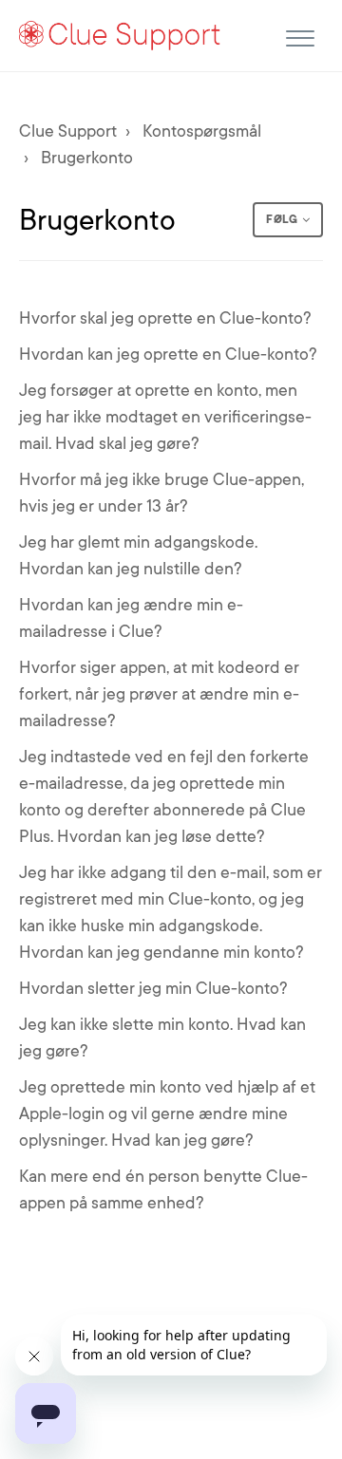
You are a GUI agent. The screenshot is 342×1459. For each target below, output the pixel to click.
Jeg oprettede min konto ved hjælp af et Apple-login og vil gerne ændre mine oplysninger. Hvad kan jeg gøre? (167, 1113)
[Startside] (120, 34)
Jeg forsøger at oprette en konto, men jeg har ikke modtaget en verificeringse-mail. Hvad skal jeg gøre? (165, 417)
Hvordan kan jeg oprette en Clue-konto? (168, 354)
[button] (299, 35)
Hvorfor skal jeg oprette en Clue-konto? (165, 318)
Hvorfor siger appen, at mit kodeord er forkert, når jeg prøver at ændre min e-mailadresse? (159, 694)
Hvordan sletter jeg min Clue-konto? (153, 988)
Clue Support (68, 131)
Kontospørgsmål (201, 131)
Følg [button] (281, 219)
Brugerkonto (87, 157)
